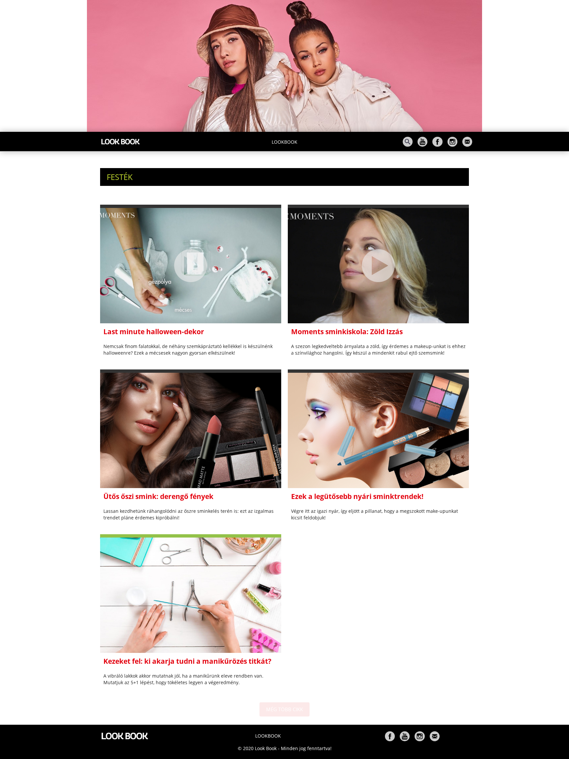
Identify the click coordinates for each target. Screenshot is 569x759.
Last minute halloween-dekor (153, 331)
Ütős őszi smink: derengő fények (158, 496)
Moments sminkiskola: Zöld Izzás (347, 331)
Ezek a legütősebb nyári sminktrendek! (357, 496)
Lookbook (284, 142)
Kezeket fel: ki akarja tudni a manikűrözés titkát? (187, 661)
